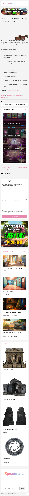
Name (4, 200)
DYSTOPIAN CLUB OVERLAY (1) (23, 168)
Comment (5, 189)
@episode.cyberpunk (13, 90)
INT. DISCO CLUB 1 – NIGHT (12, 148)
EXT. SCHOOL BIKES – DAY (12, 333)
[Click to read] (14, 119)
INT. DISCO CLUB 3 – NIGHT (12, 161)
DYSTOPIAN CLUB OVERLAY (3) (6, 168)
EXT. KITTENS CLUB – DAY (12, 136)
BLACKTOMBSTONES (10, 429)
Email (16, 200)
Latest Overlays (7, 343)
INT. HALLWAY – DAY (9, 291)
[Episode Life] (10, 5)
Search (22, 488)
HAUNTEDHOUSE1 (9, 399)
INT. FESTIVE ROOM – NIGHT (12, 312)
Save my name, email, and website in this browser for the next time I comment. (12, 212)
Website (4, 206)
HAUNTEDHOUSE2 (9, 370)
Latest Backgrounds (8, 251)
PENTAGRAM (7, 459)
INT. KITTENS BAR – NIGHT (12, 123)
